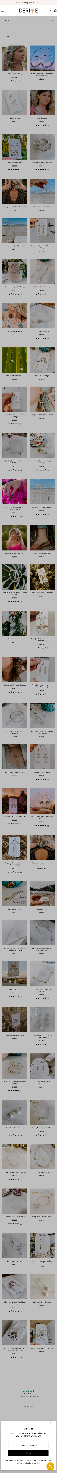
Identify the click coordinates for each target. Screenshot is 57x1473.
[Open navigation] (7, 10)
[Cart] (55, 10)
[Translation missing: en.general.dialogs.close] (53, 1423)
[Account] (50, 11)
